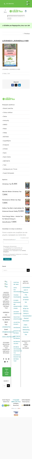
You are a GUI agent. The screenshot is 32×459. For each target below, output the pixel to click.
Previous (27, 33)
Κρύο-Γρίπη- (7, 157)
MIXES (5, 124)
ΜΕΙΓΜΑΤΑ (6, 161)
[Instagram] (8, 359)
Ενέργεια (6, 145)
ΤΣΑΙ (4, 165)
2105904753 (6, 327)
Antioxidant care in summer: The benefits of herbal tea (26, 295)
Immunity (6, 120)
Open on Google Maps (7, 372)
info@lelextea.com (8, 332)
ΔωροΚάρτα (7, 141)
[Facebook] (3, 359)
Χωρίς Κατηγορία (8, 173)
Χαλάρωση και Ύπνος (10, 169)
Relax (5, 128)
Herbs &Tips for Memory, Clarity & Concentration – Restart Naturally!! (26, 313)
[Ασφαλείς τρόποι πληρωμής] (16, 409)
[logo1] (16, 10)
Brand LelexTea (8, 108)
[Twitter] (6, 359)
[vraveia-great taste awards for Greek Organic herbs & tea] (25, 405)
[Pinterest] (7, 361)
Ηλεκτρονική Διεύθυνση (9, 239)
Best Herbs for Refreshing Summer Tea (26, 329)
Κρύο (4, 153)
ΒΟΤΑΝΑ (6, 136)
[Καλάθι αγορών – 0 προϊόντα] (25, 11)
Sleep (5, 132)
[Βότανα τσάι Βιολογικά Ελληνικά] (6, 405)
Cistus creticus (7, 112)
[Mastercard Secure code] (16, 414)
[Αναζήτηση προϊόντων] (8, 18)
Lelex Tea (17, 401)
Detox (5, 116)
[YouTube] (5, 361)
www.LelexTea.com (8, 337)
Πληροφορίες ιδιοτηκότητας (10, 246)
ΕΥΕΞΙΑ (5, 149)
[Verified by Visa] (16, 412)
